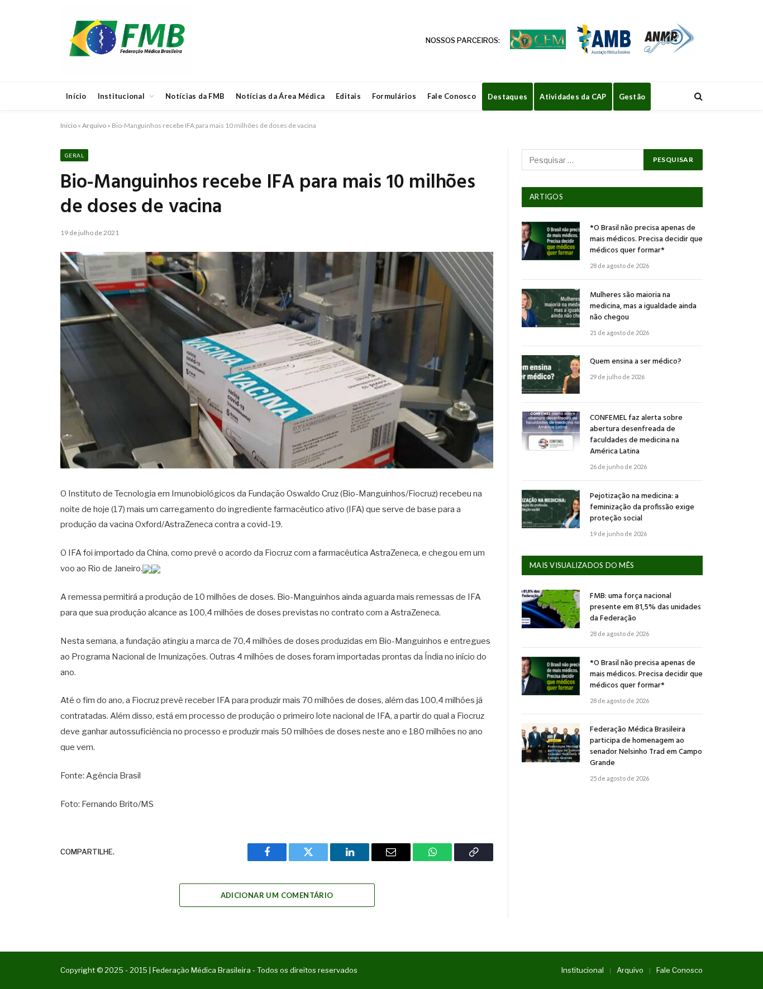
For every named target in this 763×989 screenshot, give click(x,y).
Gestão (632, 96)
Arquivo (94, 125)
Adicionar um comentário (277, 895)
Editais (348, 96)
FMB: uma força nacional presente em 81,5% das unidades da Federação (645, 607)
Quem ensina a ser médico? (635, 361)
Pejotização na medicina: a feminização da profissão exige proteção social (642, 507)
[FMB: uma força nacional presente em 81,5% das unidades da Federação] (551, 609)
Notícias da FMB (195, 96)
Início (76, 96)
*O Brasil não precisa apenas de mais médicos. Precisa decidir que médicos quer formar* (646, 239)
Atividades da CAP (573, 96)
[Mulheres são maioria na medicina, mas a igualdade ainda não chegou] (551, 308)
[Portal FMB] (126, 41)
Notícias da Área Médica (280, 96)
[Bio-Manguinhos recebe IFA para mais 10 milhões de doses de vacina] (276, 360)
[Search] (697, 96)
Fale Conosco (451, 96)
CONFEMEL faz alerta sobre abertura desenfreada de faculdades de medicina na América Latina (636, 435)
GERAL (74, 155)
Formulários (394, 96)
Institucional (121, 96)
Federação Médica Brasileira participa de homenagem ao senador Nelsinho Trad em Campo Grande (646, 746)
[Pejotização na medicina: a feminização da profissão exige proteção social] (551, 509)
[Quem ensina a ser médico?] (551, 374)
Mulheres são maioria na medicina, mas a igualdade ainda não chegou (643, 306)
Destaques (507, 96)
